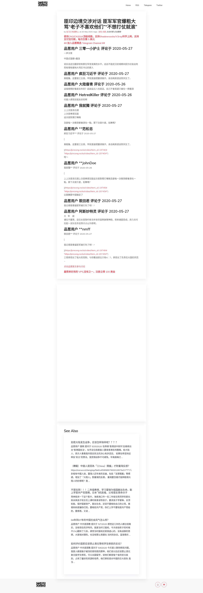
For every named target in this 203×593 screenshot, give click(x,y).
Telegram (148, 5)
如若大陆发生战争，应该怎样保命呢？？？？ (94, 442)
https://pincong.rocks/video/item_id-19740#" (86, 153)
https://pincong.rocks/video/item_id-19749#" (86, 254)
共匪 (104, 32)
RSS (137, 5)
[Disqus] (101, 323)
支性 (100, 32)
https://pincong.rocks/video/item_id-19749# (86, 250)
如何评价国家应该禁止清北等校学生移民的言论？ (97, 543)
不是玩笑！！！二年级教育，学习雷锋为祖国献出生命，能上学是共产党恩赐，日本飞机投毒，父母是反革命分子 (101, 491)
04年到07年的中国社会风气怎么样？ (90, 519)
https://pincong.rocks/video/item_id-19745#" (86, 191)
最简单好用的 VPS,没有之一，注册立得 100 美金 (89, 271)
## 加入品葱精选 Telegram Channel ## (84, 43)
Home (128, 5)
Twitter (159, 5)
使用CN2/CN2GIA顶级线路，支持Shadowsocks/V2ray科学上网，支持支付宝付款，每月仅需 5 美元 (101, 38)
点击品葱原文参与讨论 (74, 266)
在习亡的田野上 (72, 32)
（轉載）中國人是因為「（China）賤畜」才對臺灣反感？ (100, 466)
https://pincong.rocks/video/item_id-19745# (86, 187)
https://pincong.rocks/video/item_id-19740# (86, 150)
